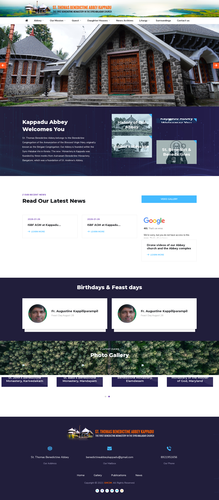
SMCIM (108, 482)
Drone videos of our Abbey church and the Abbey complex (169, 247)
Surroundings (163, 20)
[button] (105, 396)
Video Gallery (169, 199)
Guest (75, 20)
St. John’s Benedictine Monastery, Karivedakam (24, 379)
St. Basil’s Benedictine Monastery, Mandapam (80, 379)
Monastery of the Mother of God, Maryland (189, 379)
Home (80, 475)
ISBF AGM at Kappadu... (44, 225)
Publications (118, 475)
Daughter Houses (97, 20)
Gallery (98, 475)
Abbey (37, 20)
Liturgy (143, 20)
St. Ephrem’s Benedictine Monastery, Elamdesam (134, 377)
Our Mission (56, 20)
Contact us (183, 20)
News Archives (124, 20)
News (138, 475)
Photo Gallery (109, 355)
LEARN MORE (38, 231)
